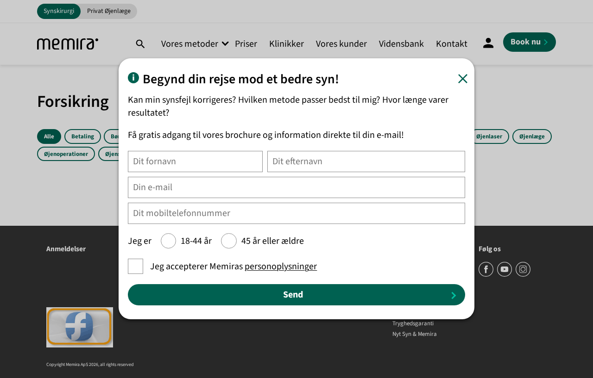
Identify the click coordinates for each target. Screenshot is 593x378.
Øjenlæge (532, 136)
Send (293, 295)
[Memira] (67, 44)
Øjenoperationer (66, 154)
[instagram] (523, 275)
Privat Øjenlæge (109, 11)
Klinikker (286, 43)
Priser (246, 43)
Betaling (82, 136)
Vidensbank (401, 43)
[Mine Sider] (488, 44)
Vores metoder (189, 43)
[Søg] (140, 43)
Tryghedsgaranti (413, 324)
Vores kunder (341, 43)
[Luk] (462, 78)
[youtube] (505, 275)
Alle (49, 136)
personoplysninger (281, 266)
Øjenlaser (489, 136)
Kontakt (451, 43)
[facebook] (487, 275)
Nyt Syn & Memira (414, 334)
